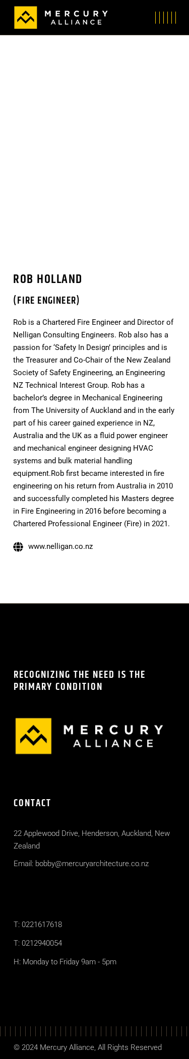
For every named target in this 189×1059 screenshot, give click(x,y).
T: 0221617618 (38, 924)
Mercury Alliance (67, 1047)
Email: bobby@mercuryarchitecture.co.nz (81, 863)
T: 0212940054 (38, 943)
